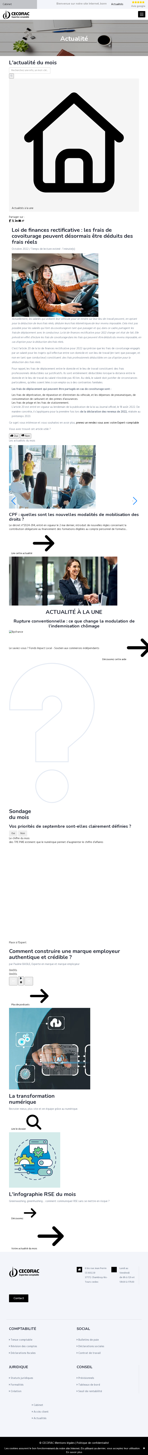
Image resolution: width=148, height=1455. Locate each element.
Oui (13, 833)
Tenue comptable (21, 1340)
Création (15, 1391)
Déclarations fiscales (23, 1353)
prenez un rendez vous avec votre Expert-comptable (107, 423)
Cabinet (7, 4)
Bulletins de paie (88, 1340)
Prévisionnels (86, 1378)
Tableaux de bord (89, 1385)
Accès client (41, 1412)
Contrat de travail (89, 1353)
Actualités (117, 4)
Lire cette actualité (22, 553)
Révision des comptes (23, 1346)
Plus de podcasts (20, 1005)
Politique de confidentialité (93, 1443)
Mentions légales (65, 1443)
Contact (19, 1298)
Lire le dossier (18, 1129)
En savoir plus (74, 1452)
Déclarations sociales (91, 1346)
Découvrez (17, 1218)
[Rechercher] (11, 76)
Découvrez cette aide (114, 659)
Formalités (16, 1385)
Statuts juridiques (21, 1378)
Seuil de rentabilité (90, 1391)
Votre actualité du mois (24, 1249)
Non (22, 833)
